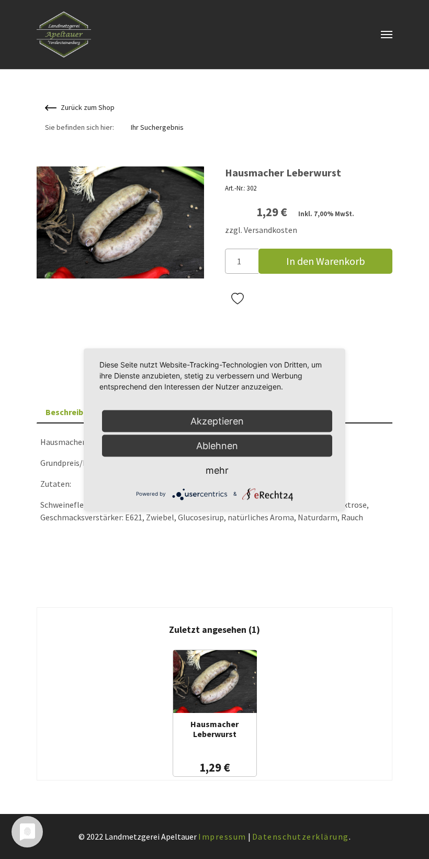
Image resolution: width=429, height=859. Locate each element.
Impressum (222, 836)
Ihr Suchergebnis (157, 127)
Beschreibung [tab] (72, 412)
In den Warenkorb (325, 260)
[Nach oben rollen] (406, 836)
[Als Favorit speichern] (237, 298)
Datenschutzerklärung (300, 836)
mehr (217, 469)
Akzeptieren (217, 420)
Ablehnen (217, 445)
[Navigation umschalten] (386, 34)
